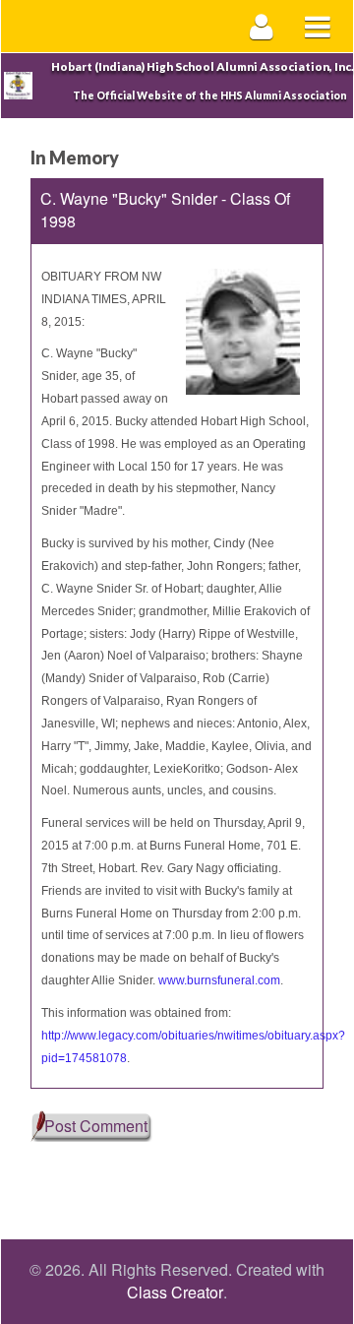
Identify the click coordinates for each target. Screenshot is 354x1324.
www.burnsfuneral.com (219, 980)
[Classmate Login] (262, 26)
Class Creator (175, 1292)
